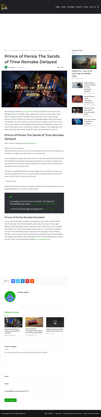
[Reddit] (32, 281)
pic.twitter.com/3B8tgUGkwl (44, 204)
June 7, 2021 (48, 209)
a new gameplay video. (43, 239)
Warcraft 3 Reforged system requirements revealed (12, 331)
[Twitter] (18, 281)
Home (8, 50)
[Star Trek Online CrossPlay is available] (77, 122)
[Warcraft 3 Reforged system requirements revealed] (13, 322)
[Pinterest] (27, 281)
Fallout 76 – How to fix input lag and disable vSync (82, 73)
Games (63, 7)
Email (7, 383)
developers (32, 143)
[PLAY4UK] (6, 7)
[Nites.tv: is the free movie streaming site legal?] (77, 110)
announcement (28, 111)
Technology (70, 7)
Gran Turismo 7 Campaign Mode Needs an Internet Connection (33, 331)
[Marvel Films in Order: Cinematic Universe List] (77, 99)
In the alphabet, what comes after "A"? (17, 391)
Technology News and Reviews (72, 413)
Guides (58, 7)
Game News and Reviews (91, 413)
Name (7, 376)
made (10, 117)
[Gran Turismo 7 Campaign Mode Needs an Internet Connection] (34, 322)
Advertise (58, 413)
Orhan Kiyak (11, 67)
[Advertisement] (50, 29)
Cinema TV (79, 7)
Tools (91, 7)
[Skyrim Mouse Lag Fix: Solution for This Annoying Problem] (77, 85)
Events (86, 7)
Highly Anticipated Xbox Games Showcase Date (55, 330)
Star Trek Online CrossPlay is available (90, 122)
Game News (15, 50)
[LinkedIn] (23, 281)
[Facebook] (13, 281)
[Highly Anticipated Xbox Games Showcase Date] (55, 322)
